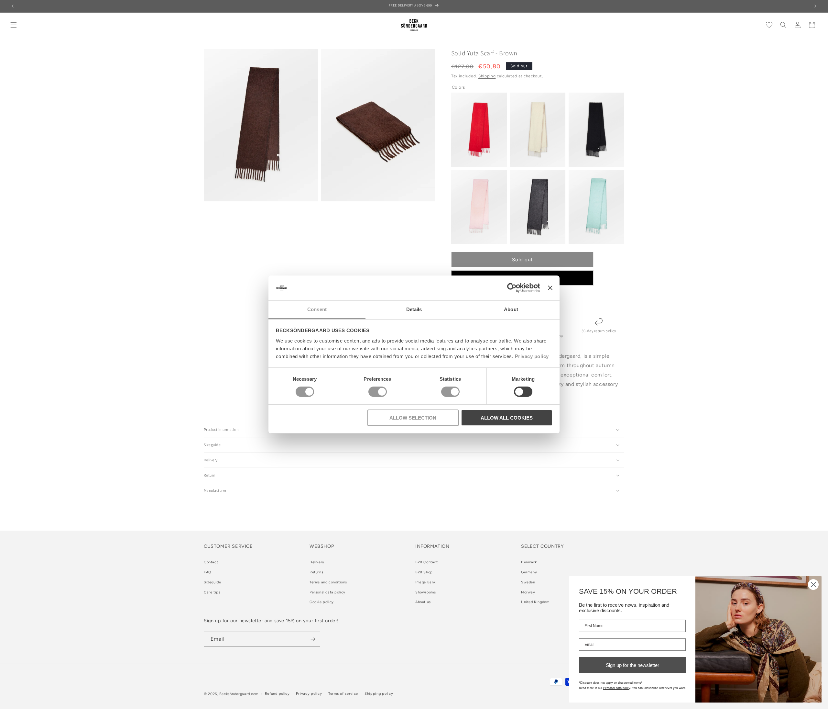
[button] (13, 25)
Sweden (528, 582)
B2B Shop (424, 572)
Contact (211, 562)
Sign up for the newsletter (632, 665)
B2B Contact (426, 562)
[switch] (377, 392)
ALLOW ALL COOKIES (507, 418)
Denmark (529, 562)
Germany (529, 572)
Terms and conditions (328, 582)
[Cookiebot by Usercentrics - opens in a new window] (512, 288)
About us (423, 602)
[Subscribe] (313, 639)
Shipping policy (379, 694)
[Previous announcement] (12, 6)
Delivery (317, 562)
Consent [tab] (317, 309)
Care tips (212, 592)
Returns (316, 572)
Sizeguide (212, 582)
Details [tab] (414, 309)
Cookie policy (322, 602)
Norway (528, 592)
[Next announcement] (815, 6)
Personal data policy (327, 592)
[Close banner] (550, 288)
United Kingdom (535, 602)
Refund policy (277, 694)
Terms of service (343, 694)
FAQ (208, 572)
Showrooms (425, 592)
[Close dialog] (813, 584)
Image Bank (425, 582)
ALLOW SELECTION (412, 418)
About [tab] (511, 309)
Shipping (487, 76)
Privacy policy (532, 356)
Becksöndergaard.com (238, 694)
